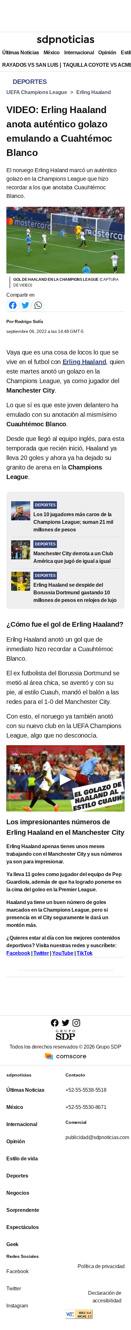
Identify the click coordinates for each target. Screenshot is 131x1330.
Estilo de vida (22, 1158)
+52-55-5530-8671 (86, 1107)
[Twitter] (25, 304)
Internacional (79, 52)
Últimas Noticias (20, 52)
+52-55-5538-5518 (86, 1090)
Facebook (18, 953)
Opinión (107, 52)
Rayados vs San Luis (30, 65)
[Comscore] (65, 1056)
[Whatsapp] (38, 304)
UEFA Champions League (36, 92)
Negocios (17, 1193)
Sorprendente (22, 1210)
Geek (12, 1244)
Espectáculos (22, 1227)
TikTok (85, 953)
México (52, 52)
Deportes (17, 1175)
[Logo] (65, 40)
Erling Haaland (93, 92)
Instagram (17, 1305)
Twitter (41, 953)
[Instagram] (76, 1023)
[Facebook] (12, 304)
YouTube (62, 953)
